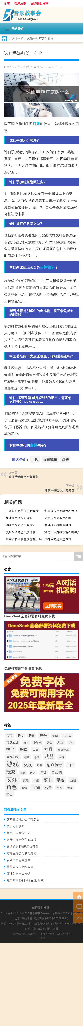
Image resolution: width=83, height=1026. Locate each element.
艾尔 (12, 779)
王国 (70, 765)
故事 (35, 749)
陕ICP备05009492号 (57, 918)
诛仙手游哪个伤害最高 (23, 477)
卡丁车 (67, 736)
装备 (61, 780)
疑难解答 (39, 918)
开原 (60, 742)
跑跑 (59, 788)
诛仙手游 (17, 38)
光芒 (43, 735)
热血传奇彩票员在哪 (57, 518)
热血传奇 (54, 764)
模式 (26, 757)
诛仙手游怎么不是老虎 (59, 490)
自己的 (57, 772)
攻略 (23, 749)
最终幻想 (12, 756)
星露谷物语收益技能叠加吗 (24, 539)
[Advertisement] (41, 984)
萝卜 (48, 780)
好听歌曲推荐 (39, 3)
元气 (20, 735)
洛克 (62, 757)
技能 (10, 749)
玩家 (10, 771)
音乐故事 (20, 3)
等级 (43, 772)
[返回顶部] (78, 917)
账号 (48, 787)
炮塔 (39, 765)
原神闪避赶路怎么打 (57, 539)
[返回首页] (78, 896)
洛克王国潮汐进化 (18, 833)
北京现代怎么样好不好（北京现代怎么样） (63, 511)
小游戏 (37, 742)
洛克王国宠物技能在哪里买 (62, 532)
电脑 (22, 772)
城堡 (25, 742)
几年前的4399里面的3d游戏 (25, 880)
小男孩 (41, 938)
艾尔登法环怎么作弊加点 (23, 819)
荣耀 (36, 780)
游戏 (12, 763)
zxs (15, 67)
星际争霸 (63, 750)
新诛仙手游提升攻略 (19, 518)
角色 (11, 786)
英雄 (26, 780)
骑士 (9, 794)
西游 (73, 780)
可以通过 (12, 742)
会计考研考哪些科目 (57, 525)
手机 (71, 742)
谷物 (36, 787)
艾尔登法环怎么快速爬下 (22, 532)
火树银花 (47, 267)
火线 (28, 764)
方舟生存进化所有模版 (21, 839)
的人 (33, 772)
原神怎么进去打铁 (18, 873)
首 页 (6, 3)
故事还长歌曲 (15, 826)
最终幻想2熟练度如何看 (22, 846)
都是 (70, 788)
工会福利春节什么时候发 (22, 511)
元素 (31, 735)
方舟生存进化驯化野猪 (21, 853)
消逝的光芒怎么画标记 (21, 525)
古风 (33, 445)
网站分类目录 (62, 913)
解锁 (24, 788)
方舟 (48, 749)
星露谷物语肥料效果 (20, 867)
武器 (49, 756)
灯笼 (36, 123)
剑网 (55, 736)
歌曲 (37, 757)
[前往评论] (78, 907)
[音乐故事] (41, 15)
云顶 (9, 735)
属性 (49, 742)
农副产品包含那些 (18, 860)
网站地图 (27, 918)
